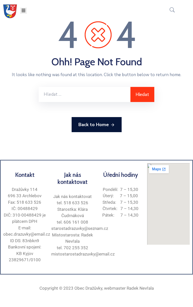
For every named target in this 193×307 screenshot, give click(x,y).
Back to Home (93, 125)
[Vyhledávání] (84, 94)
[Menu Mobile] (23, 11)
